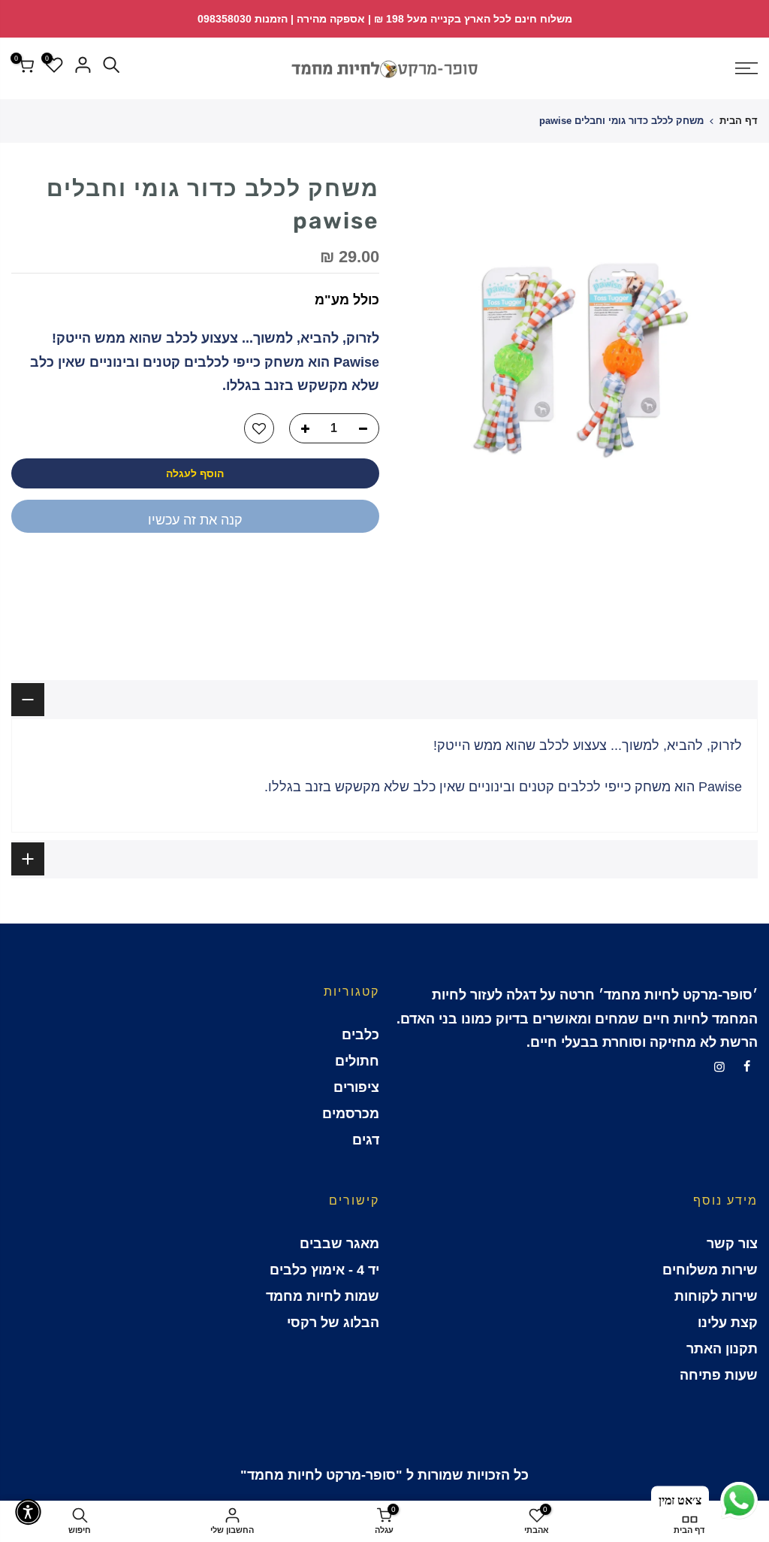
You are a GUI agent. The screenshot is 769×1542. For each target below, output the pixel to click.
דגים (365, 1139)
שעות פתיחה (719, 1375)
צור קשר (732, 1243)
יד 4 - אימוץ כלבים (324, 1269)
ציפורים (356, 1087)
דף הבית (738, 120)
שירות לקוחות (716, 1296)
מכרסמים (350, 1113)
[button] (28, 1512)
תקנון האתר (722, 1348)
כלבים (360, 1034)
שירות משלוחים (710, 1269)
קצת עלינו (728, 1322)
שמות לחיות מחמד (322, 1296)
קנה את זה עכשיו (195, 520)
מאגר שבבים (339, 1243)
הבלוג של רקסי (333, 1322)
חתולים (357, 1061)
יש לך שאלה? (338, 570)
